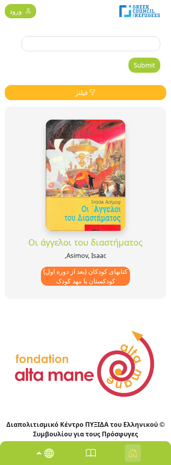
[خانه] (139, 11)
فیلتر (82, 92)
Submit (144, 65)
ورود (16, 11)
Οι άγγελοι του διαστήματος (85, 242)
